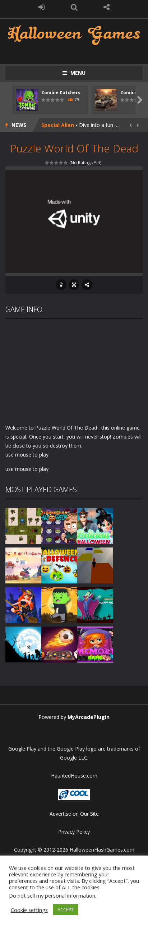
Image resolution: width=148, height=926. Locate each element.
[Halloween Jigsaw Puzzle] (95, 604)
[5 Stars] (66, 163)
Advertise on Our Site (74, 813)
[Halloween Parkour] (95, 564)
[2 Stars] (52, 163)
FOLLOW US (106, 7)
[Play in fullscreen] (74, 284)
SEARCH (74, 7)
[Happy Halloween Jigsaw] (23, 644)
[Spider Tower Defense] (23, 525)
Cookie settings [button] (29, 910)
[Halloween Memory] (59, 604)
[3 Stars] (56, 163)
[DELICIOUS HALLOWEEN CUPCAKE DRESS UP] (95, 525)
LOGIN (41, 7)
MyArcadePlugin (89, 717)
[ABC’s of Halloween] (23, 564)
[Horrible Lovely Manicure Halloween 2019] (23, 604)
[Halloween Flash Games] (74, 34)
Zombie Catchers (60, 93)
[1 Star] (47, 163)
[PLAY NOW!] (27, 99)
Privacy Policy (74, 831)
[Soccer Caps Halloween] (59, 644)
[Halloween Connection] (59, 525)
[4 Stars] (61, 163)
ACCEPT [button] (65, 909)
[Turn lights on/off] (61, 284)
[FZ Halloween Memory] (95, 644)
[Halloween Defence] (59, 564)
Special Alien (57, 125)
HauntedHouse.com (74, 775)
